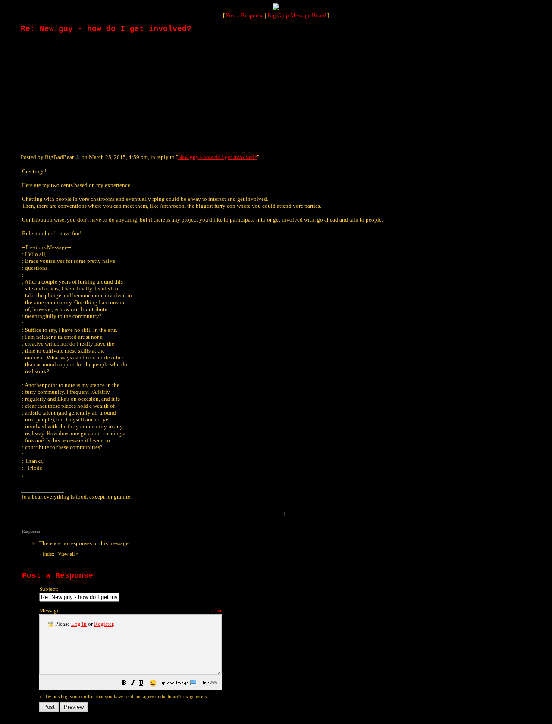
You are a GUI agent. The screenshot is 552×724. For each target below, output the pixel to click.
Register (103, 624)
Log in (79, 624)
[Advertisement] (85, 93)
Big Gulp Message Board (296, 15)
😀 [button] (153, 683)
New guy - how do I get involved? (217, 157)
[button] (124, 684)
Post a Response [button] (244, 15)
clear (217, 611)
